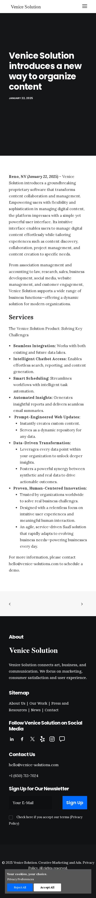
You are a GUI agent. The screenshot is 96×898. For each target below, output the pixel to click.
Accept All (47, 887)
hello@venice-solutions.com (34, 563)
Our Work (38, 703)
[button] (84, 6)
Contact (52, 710)
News (36, 710)
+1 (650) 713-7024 (23, 775)
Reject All (20, 887)
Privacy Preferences (20, 879)
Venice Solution (25, 863)
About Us (17, 703)
